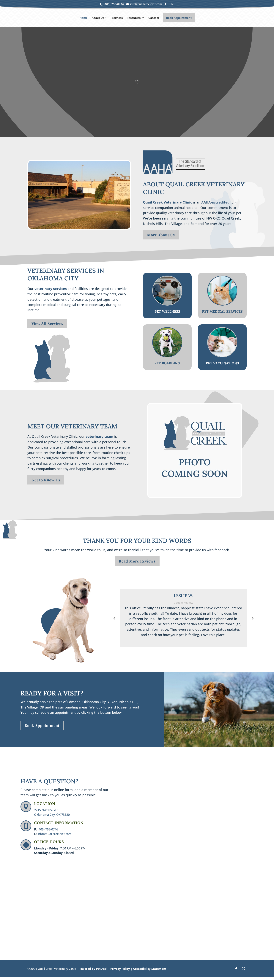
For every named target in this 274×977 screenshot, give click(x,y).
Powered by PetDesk (93, 968)
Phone (128, 804)
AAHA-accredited (215, 202)
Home (84, 18)
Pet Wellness (167, 311)
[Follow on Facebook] (236, 969)
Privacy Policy (120, 968)
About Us (98, 18)
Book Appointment (179, 18)
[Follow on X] (244, 969)
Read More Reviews (137, 560)
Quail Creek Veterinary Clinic (167, 202)
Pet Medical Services (222, 311)
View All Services (47, 323)
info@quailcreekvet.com (54, 834)
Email (129, 788)
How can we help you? (141, 819)
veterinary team (99, 436)
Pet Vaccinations (222, 363)
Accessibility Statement (149, 968)
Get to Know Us (46, 479)
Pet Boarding (167, 363)
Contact (153, 18)
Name (129, 773)
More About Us (161, 234)
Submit (133, 857)
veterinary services (50, 288)
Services (117, 18)
